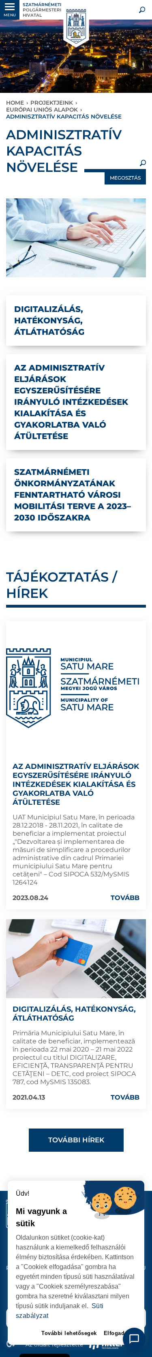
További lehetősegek (69, 1333)
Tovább (125, 898)
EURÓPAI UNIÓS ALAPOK (42, 109)
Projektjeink (51, 102)
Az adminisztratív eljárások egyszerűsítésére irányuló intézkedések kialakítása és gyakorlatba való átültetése (76, 784)
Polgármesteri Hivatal (42, 10)
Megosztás (125, 178)
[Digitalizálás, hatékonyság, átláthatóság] (76, 958)
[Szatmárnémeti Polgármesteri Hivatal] (76, 27)
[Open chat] (134, 1339)
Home (15, 102)
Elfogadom (118, 1333)
